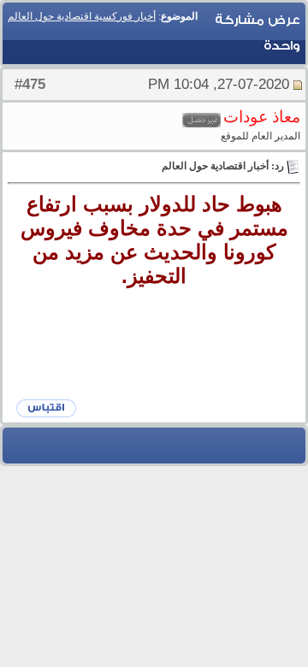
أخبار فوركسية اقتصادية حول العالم (82, 16)
